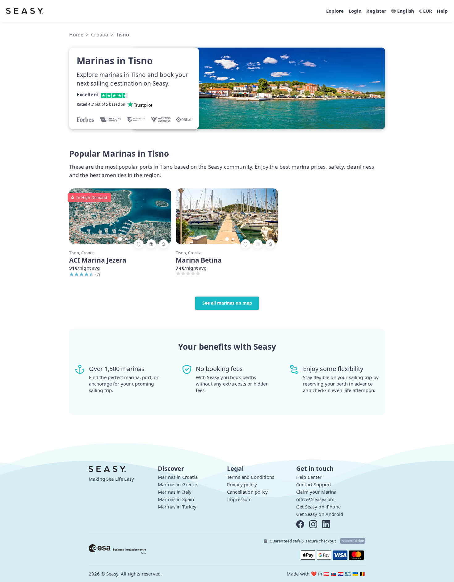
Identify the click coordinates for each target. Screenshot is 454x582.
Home (76, 34)
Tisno (122, 34)
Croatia (99, 34)
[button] (160, 215)
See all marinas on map (227, 303)
